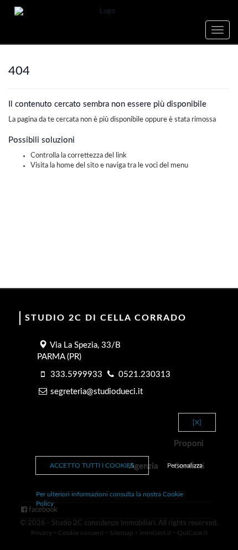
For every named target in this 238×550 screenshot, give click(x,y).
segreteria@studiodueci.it (96, 391)
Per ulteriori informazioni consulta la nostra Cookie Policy (109, 499)
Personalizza (185, 465)
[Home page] (119, 12)
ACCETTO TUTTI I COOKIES (92, 465)
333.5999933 (76, 374)
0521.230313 (144, 374)
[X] (197, 422)
